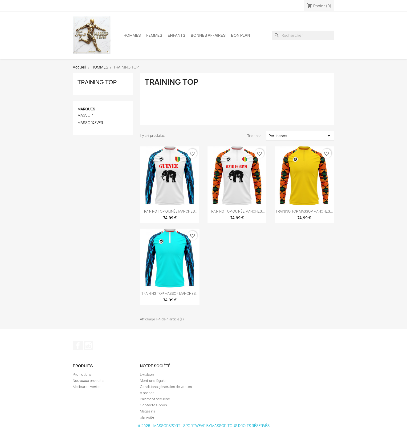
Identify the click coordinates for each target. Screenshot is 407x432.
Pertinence (300, 136)
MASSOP (85, 115)
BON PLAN (240, 35)
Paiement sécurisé (155, 399)
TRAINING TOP (97, 82)
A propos (147, 393)
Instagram (88, 345)
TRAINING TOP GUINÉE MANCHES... (170, 211)
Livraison (147, 374)
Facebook (78, 345)
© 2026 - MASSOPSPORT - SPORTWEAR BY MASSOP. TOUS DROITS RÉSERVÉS (204, 425)
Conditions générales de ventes (166, 386)
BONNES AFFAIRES (208, 35)
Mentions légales (153, 380)
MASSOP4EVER (90, 123)
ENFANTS (176, 35)
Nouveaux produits (88, 380)
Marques (86, 109)
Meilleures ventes (87, 386)
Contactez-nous (153, 405)
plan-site (147, 417)
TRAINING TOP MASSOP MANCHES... (304, 211)
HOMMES (132, 35)
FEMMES (154, 35)
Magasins (147, 411)
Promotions (82, 374)
